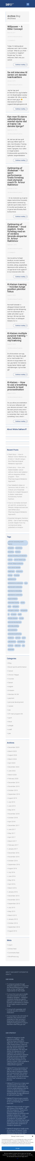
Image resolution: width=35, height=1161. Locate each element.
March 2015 (12, 915)
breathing (11, 552)
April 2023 (11, 763)
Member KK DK (13, 694)
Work (10, 722)
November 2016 (13, 857)
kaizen (22, 602)
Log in (10, 945)
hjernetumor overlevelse (15, 595)
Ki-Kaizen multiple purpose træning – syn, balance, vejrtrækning (17, 337)
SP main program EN (15, 714)
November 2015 (13, 900)
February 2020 (13, 779)
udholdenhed (12, 641)
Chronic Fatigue (13, 675)
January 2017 (13, 849)
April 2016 (11, 884)
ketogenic (16, 606)
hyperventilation (12, 599)
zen (23, 645)
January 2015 (13, 919)
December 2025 (13, 747)
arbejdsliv (11, 548)
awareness (19, 548)
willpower (17, 645)
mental (21, 618)
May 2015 (11, 911)
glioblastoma (12, 579)
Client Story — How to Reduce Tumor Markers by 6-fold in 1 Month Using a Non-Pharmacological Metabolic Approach (17, 459)
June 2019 (12, 806)
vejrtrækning (21, 641)
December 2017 (13, 825)
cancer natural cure (19, 559)
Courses (11, 679)
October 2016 (13, 861)
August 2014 (12, 931)
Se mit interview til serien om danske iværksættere (17, 75)
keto (9, 606)
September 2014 (14, 927)
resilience (11, 638)
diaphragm (11, 571)
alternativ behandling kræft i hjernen (16, 543)
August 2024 (12, 755)
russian (10, 706)
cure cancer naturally (14, 567)
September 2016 (14, 864)
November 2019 (13, 786)
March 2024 (12, 759)
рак (9, 733)
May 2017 (11, 833)
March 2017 (12, 841)
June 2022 (12, 771)
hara (26, 583)
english (10, 686)
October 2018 (13, 818)
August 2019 (12, 798)
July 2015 (11, 907)
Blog (9, 663)
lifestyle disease (12, 618)
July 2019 (11, 802)
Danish (10, 683)
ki (8, 614)
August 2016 (12, 868)
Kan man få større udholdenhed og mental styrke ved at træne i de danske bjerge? (17, 121)
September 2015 (14, 903)
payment (11, 698)
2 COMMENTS (11, 252)
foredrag (16, 575)
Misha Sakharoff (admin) (16, 36)
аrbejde (10, 726)
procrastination (12, 630)
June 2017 (12, 829)
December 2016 (13, 853)
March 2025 (12, 751)
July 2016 (11, 872)
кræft (10, 729)
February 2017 (13, 845)
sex (9, 710)
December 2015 (13, 896)
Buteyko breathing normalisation (17, 556)
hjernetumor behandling (14, 591)
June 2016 (12, 876)
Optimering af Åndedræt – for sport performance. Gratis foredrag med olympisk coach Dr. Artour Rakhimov (16, 176)
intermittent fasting (13, 602)
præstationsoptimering (14, 634)
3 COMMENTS (11, 40)
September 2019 (14, 794)
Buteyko (18, 552)
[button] (32, 1136)
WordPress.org (13, 956)
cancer (10, 559)
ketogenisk (24, 610)
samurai (18, 638)
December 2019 (13, 782)
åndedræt (11, 649)
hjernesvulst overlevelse (15, 587)
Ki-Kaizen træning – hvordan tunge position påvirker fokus (17, 288)
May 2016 (11, 880)
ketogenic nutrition (13, 610)
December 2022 (13, 767)
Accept (17, 1148)
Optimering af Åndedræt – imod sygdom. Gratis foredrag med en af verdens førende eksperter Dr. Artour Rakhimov (17, 232)
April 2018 (11, 822)
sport (23, 638)
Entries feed (12, 949)
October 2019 (13, 790)
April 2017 (11, 837)
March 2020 (12, 775)
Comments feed (13, 953)
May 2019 (11, 810)
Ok (17, 1158)
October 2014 (13, 923)
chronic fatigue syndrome (15, 563)
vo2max (10, 645)
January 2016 (13, 892)
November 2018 (13, 814)
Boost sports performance (17, 667)
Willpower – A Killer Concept (15, 27)
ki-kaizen (13, 614)
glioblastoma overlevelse (15, 583)
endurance (19, 571)
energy (10, 575)
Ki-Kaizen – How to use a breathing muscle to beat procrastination (17, 386)
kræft (19, 614)
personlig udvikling (13, 626)
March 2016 (12, 888)
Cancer (10, 671)
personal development (14, 622)
